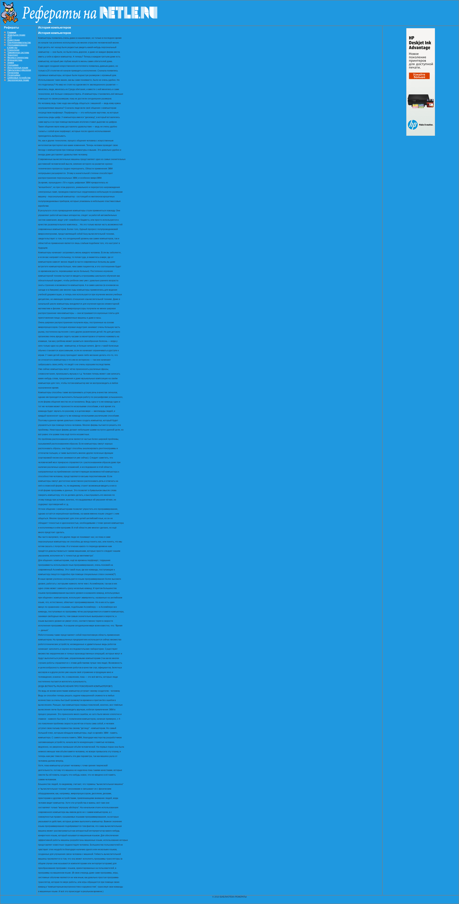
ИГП (9, 37)
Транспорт (12, 55)
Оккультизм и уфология (19, 70)
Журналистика (14, 60)
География (12, 65)
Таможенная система (18, 52)
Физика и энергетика (17, 57)
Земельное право (16, 35)
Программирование (17, 45)
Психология (13, 50)
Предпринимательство (19, 42)
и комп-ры (12, 47)
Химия (10, 62)
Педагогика (13, 72)
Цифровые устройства (18, 77)
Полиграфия (13, 75)
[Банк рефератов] (80, 23)
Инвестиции (13, 40)
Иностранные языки (17, 67)
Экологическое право (18, 80)
